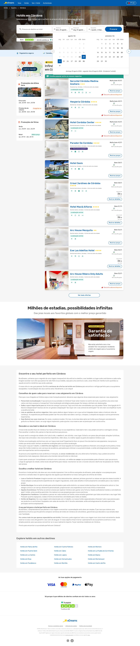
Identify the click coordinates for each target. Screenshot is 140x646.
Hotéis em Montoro (94, 547)
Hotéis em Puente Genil (28, 551)
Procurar (113, 29)
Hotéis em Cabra (60, 551)
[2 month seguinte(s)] (129, 51)
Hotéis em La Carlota (27, 555)
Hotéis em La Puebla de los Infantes (101, 551)
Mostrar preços (115, 91)
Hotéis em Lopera (60, 555)
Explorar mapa (28, 69)
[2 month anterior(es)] (53, 51)
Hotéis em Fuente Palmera (63, 547)
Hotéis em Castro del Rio (96, 563)
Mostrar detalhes (114, 199)
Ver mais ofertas (84, 295)
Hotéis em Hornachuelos (63, 559)
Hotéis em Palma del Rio (28, 547)
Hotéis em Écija (25, 559)
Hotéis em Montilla (60, 563)
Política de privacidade (85, 626)
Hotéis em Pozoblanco (28, 563)
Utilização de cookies (71, 626)
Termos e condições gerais (55, 626)
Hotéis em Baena (94, 555)
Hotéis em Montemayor (96, 559)
